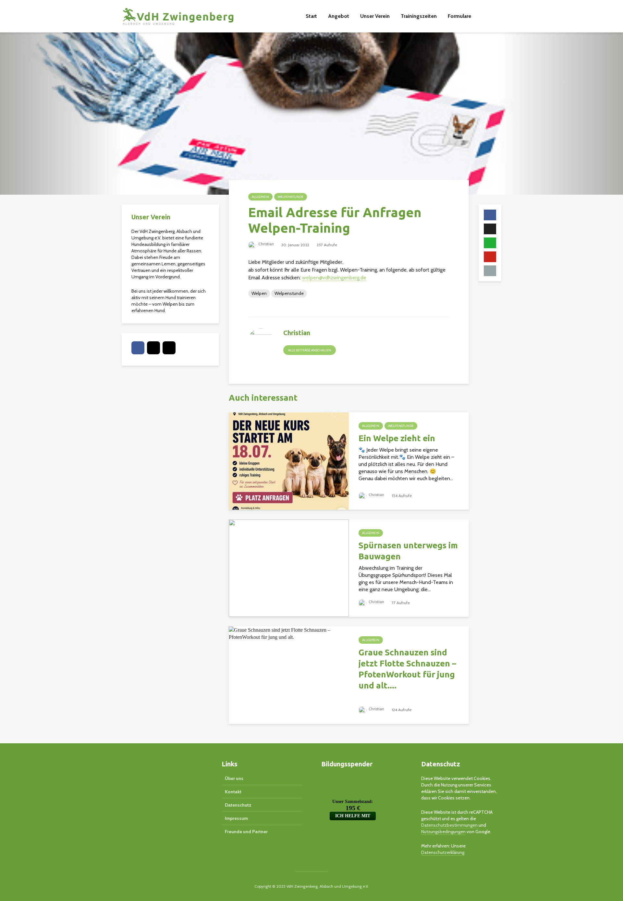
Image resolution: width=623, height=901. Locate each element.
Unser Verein (375, 16)
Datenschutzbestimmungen (450, 825)
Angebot (338, 16)
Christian (265, 243)
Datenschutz (238, 805)
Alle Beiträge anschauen (309, 350)
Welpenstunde (290, 197)
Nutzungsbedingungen (443, 831)
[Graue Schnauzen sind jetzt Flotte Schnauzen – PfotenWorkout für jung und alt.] (289, 633)
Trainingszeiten (419, 16)
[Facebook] (137, 347)
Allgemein (260, 197)
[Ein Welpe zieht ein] (289, 460)
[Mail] (153, 347)
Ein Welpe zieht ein (397, 438)
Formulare (459, 16)
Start (311, 16)
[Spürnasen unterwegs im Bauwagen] (289, 568)
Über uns (234, 778)
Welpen (259, 293)
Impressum (236, 818)
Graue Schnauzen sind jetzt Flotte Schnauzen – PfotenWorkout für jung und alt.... (407, 669)
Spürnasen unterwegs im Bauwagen (408, 551)
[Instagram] (169, 347)
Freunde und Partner (246, 831)
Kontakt (233, 792)
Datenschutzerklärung (442, 852)
